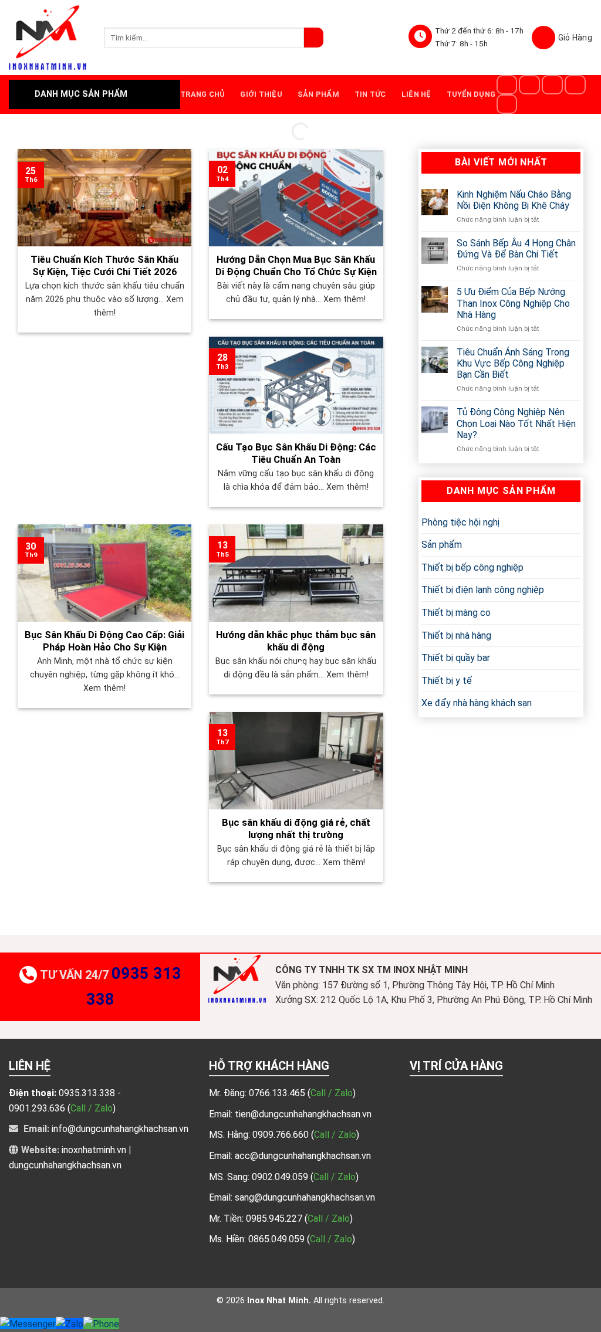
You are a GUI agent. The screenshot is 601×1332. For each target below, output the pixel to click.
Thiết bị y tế (446, 680)
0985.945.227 (275, 1218)
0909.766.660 (281, 1134)
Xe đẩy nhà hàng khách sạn (476, 703)
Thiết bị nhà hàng (456, 635)
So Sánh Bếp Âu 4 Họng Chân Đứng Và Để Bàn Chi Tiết (515, 249)
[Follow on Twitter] (552, 84)
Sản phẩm (318, 94)
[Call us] (507, 104)
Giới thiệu (261, 94)
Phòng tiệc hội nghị (460, 522)
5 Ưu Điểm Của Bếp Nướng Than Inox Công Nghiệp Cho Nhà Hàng (512, 303)
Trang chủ (202, 94)
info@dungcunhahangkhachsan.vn (120, 1128)
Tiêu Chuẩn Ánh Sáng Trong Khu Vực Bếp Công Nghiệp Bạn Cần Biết (512, 363)
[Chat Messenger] (28, 1323)
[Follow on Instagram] (529, 84)
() (332, 1093)
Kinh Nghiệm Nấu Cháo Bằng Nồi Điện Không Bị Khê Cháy (513, 200)
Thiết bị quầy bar (455, 657)
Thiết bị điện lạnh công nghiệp (482, 589)
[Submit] (313, 38)
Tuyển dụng (471, 94)
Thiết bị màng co (456, 612)
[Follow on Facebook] (507, 84)
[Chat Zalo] (69, 1323)
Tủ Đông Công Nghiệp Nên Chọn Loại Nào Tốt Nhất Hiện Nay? (515, 423)
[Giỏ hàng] (562, 37)
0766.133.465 (278, 1093)
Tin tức (370, 94)
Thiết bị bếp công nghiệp (472, 567)
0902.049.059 (281, 1176)
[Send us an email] (575, 84)
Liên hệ (416, 94)
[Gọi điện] (101, 1323)
